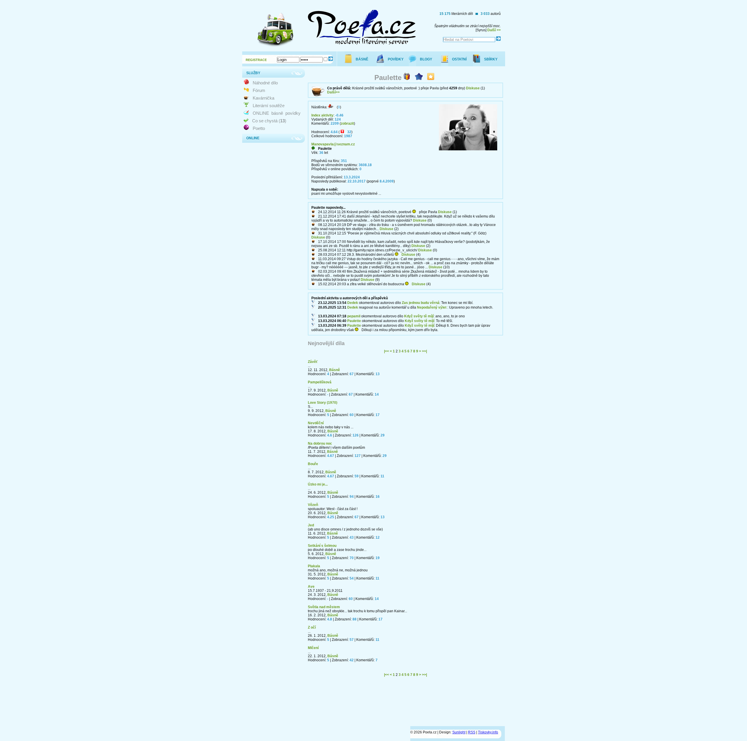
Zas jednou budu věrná (420, 303)
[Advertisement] (398, 704)
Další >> (494, 30)
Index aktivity (322, 115)
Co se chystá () (269, 120)
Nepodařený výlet (431, 307)
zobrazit (347, 123)
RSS (471, 732)
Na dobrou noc (320, 443)
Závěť (313, 362)
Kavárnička (263, 97)
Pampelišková (319, 382)
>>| (424, 351)
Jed (311, 525)
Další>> (333, 92)
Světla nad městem (324, 607)
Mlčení (313, 648)
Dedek (352, 303)
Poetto (259, 128)
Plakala (314, 566)
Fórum (259, 90)
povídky (293, 113)
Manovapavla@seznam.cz (333, 144)
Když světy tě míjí (419, 316)
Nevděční (316, 423)
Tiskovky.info (488, 732)
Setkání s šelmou (322, 546)
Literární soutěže (269, 105)
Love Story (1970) (322, 403)
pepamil (353, 316)
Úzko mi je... (318, 484)
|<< (386, 351)
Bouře (313, 464)
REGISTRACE (256, 60)
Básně (334, 370)
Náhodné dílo (265, 82)
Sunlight (458, 732)
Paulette (354, 321)
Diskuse (473, 88)
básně (277, 113)
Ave (311, 587)
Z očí (312, 627)
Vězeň (313, 505)
